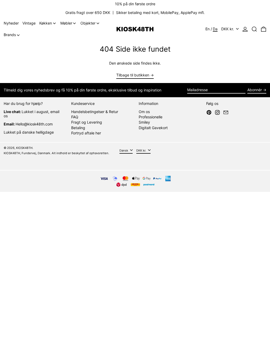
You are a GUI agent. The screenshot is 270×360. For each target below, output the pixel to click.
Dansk (124, 150)
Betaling (78, 127)
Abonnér (254, 89)
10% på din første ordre (135, 4)
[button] (254, 29)
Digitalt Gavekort (153, 127)
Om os (144, 111)
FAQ (74, 117)
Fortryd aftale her (86, 133)
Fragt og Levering (86, 122)
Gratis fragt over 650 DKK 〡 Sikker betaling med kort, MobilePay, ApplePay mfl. (135, 12)
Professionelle (150, 117)
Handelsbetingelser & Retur (94, 111)
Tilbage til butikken (132, 75)
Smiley (144, 122)
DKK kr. (228, 29)
